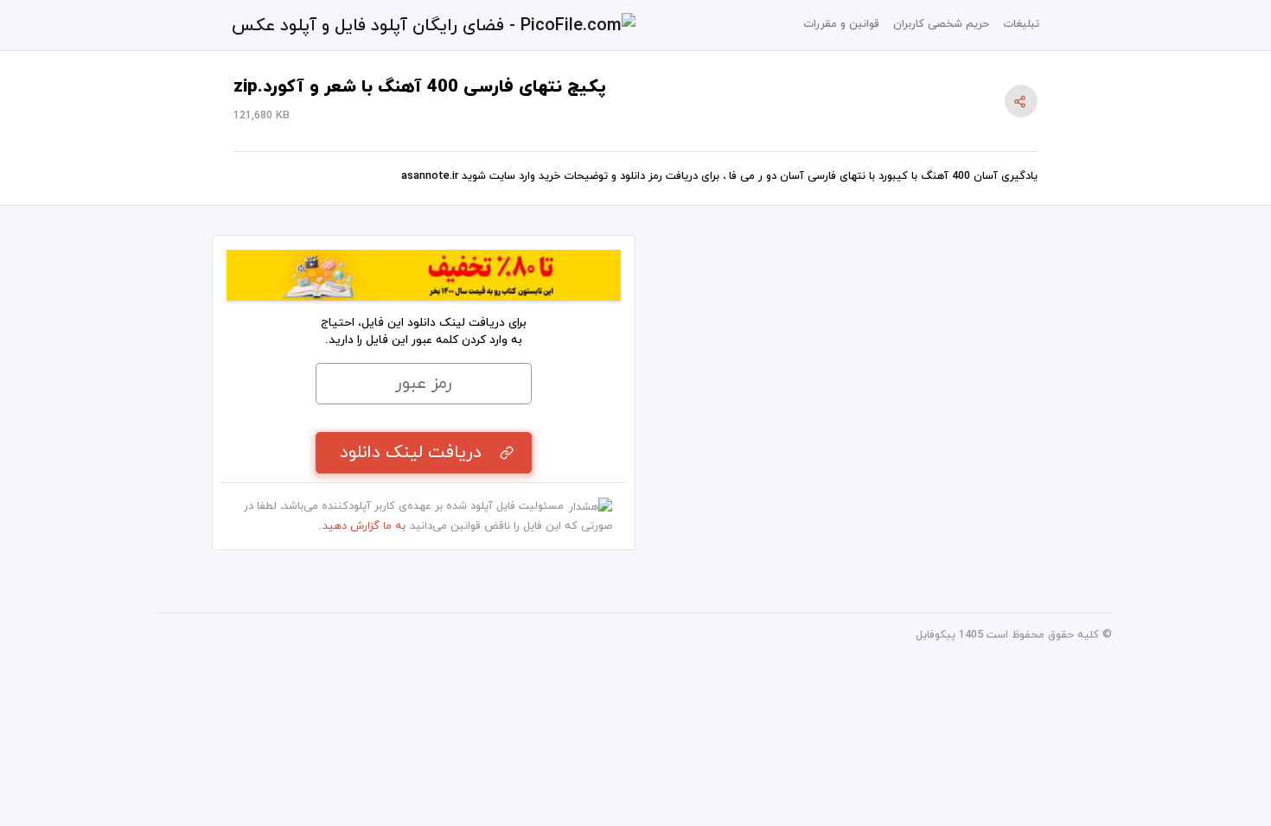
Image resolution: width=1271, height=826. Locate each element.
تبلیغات (1021, 24)
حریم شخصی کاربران (941, 24)
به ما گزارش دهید (364, 526)
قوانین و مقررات (841, 24)
